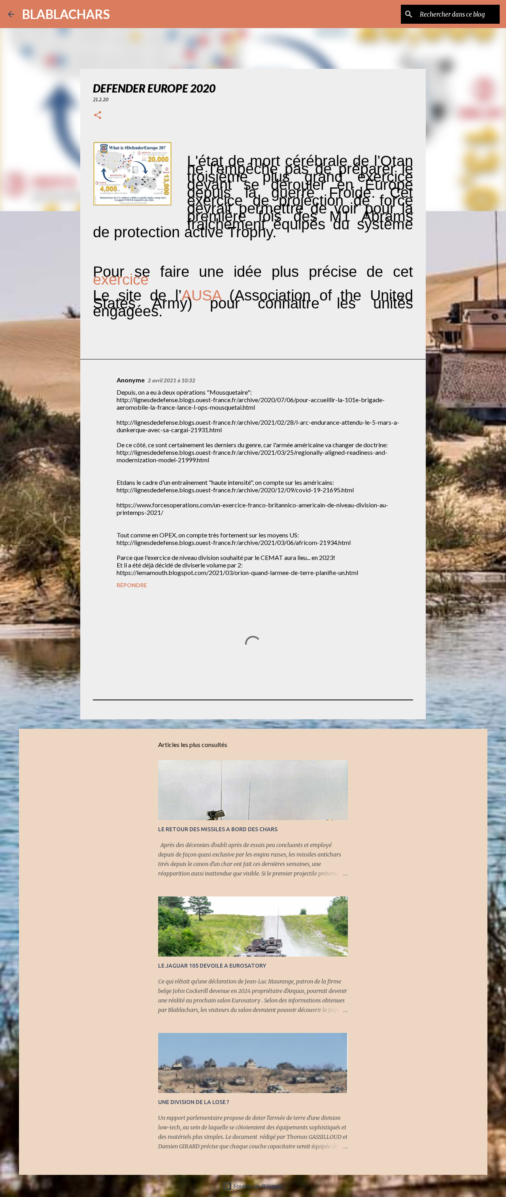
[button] (97, 115)
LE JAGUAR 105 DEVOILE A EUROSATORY (212, 966)
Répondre (132, 585)
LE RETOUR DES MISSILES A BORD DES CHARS (218, 829)
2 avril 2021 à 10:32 (171, 380)
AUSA (201, 295)
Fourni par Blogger (258, 1185)
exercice (121, 279)
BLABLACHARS (66, 14)
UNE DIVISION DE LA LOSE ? (193, 1102)
